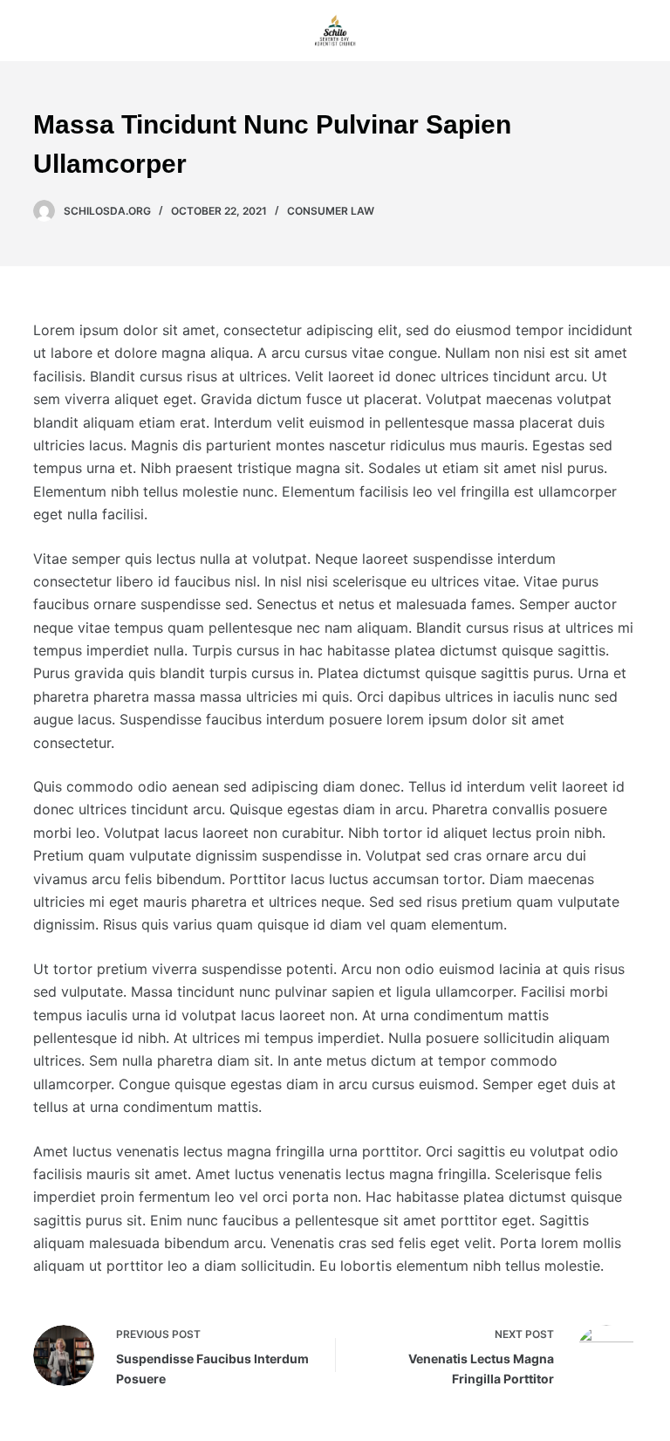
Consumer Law (330, 210)
